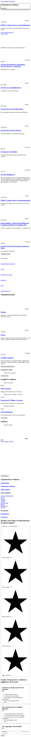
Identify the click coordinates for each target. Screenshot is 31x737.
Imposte (3, 504)
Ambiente (3, 500)
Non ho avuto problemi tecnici (11, 700)
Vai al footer (12, 1)
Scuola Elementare (7, 412)
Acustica (3, 498)
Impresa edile (4, 506)
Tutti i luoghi (4, 418)
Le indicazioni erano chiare (10, 694)
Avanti (2, 735)
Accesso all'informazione (7, 32)
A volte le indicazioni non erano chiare (13, 713)
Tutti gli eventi (4, 375)
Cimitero (3, 501)
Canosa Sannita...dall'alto (7, 441)
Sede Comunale (6, 388)
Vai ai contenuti (4, 1)
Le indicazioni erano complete (11, 696)
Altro (5, 702)
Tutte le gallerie (4, 476)
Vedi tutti (3, 507)
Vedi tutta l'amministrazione (7, 366)
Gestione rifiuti (4, 503)
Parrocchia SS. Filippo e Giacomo (12, 400)
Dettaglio (4, 731)
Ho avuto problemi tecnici (10, 720)
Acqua (2, 497)
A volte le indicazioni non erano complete (14, 715)
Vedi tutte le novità (5, 254)
